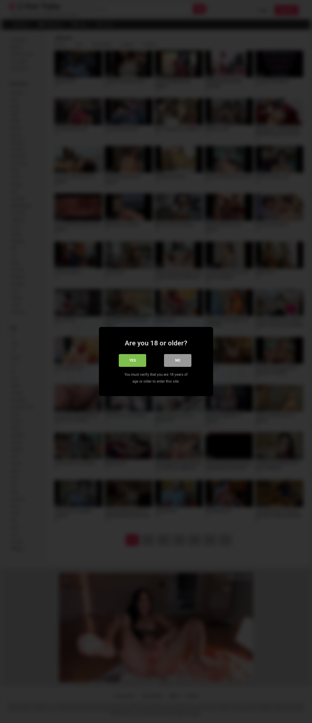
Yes (132, 360)
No (177, 360)
